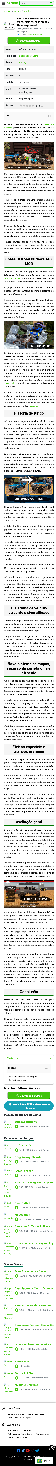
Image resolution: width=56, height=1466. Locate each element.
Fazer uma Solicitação (19, 1417)
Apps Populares (16, 1414)
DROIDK (36, 1456)
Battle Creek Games (34, 34)
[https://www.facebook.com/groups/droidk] (19, 1450)
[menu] (3, 3)
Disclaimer (22, 1437)
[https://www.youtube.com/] (28, 1450)
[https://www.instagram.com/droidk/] (33, 1450)
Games (17, 11)
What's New (12, 1058)
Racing (27, 11)
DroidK (12, 3)
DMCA (11, 1437)
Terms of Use (42, 1434)
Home (7, 11)
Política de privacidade (20, 1434)
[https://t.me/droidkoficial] (37, 1450)
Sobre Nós (13, 1430)
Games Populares (36, 1414)
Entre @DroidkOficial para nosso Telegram (31, 1106)
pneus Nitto (10, 383)
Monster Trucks (12, 278)
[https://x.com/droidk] (23, 1450)
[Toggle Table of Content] (47, 116)
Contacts (26, 1430)
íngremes (33, 406)
